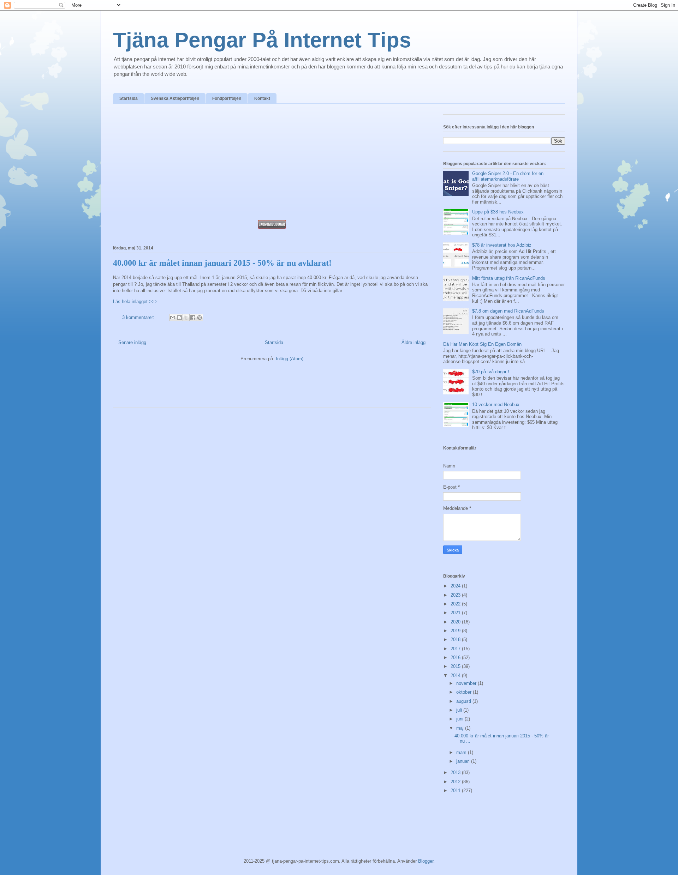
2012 (456, 781)
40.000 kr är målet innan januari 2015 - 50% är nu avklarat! (222, 262)
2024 (456, 586)
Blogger (425, 861)
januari (463, 761)
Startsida (128, 98)
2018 (456, 639)
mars (462, 752)
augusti (464, 701)
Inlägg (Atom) (289, 358)
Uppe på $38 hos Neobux (498, 212)
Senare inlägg (132, 342)
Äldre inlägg (414, 342)
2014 (456, 675)
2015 (456, 666)
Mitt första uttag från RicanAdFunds (508, 278)
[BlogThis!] (179, 317)
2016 (456, 657)
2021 (456, 612)
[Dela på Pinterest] (199, 317)
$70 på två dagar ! (490, 371)
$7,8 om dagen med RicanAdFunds (508, 311)
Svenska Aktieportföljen (175, 98)
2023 (456, 595)
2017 (456, 648)
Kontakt (262, 98)
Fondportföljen (226, 98)
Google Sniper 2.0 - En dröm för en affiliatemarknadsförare (507, 176)
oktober (464, 692)
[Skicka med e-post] (172, 317)
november (467, 683)
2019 (456, 630)
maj (460, 728)
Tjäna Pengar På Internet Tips (262, 40)
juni (460, 719)
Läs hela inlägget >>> (135, 301)
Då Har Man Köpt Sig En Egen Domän (482, 344)
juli (459, 710)
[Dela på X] (186, 317)
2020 (456, 621)
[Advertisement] (272, 163)
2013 (456, 772)
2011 (456, 790)
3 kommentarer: (139, 317)
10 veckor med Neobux (495, 404)
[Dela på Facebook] (192, 317)
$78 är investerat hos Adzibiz (501, 245)
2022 (456, 604)
